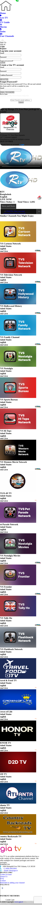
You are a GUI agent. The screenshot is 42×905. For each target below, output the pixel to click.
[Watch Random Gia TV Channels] (9, 1)
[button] (2, 888)
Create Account (6, 874)
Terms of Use (31, 902)
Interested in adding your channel (12, 883)
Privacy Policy (5, 904)
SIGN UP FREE (6, 141)
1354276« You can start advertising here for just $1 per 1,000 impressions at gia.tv (14, 213)
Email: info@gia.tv (9, 871)
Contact (3, 881)
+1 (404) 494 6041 (8, 868)
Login (21, 145)
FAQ (2, 879)
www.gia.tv (18, 902)
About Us (3, 876)
